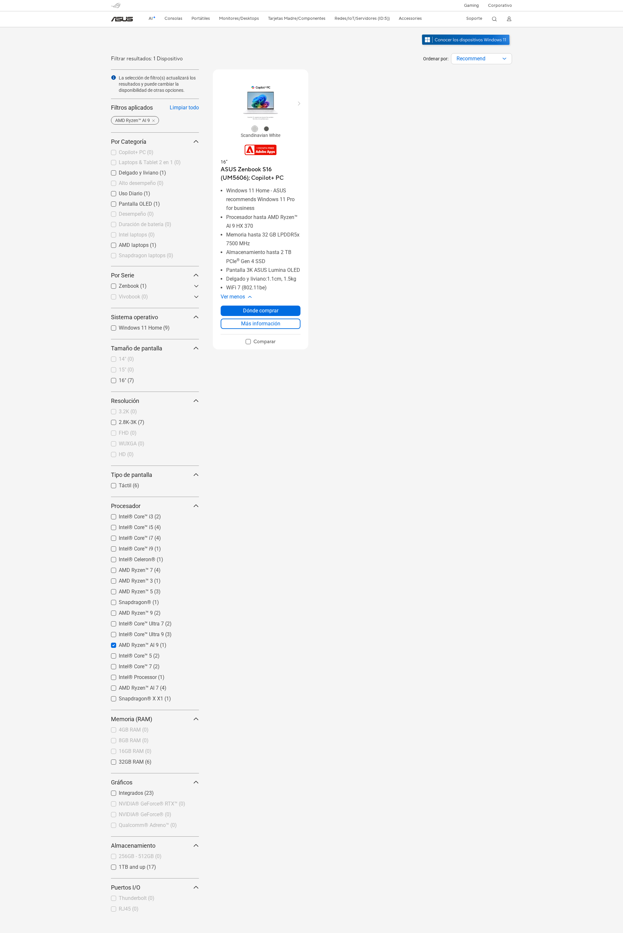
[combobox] (481, 58)
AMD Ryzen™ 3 (128, 579)
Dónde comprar (260, 311)
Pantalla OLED (127, 202)
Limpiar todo (184, 107)
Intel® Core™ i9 (128, 547)
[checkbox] (260, 342)
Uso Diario (123, 192)
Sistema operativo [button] (134, 317)
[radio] (255, 128)
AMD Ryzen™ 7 (128, 568)
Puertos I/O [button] (125, 887)
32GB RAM (123, 760)
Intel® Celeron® (129, 558)
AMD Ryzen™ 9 (128, 611)
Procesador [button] (125, 506)
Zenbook (121, 284)
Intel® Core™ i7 (128, 536)
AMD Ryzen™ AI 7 (131, 686)
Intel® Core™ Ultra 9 (133, 633)
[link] (122, 19)
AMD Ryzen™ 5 (128, 590)
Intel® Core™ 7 (127, 665)
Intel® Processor (130, 675)
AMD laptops (126, 243)
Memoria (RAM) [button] (131, 719)
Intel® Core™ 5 (127, 654)
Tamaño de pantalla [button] (136, 348)
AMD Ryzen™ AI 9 (131, 643)
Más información (260, 324)
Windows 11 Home (132, 326)
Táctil (117, 484)
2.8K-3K (120, 421)
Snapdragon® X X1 (133, 697)
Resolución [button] (125, 400)
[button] (471, 5)
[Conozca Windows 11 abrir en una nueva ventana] (466, 45)
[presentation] (504, 59)
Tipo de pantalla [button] (131, 474)
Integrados (123, 791)
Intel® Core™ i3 (128, 515)
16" (114, 379)
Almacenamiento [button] (133, 845)
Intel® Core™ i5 (128, 526)
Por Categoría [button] (128, 141)
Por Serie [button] (122, 275)
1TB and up (124, 865)
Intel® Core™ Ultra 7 (133, 622)
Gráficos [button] (121, 782)
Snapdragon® (127, 601)
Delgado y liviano (131, 171)
